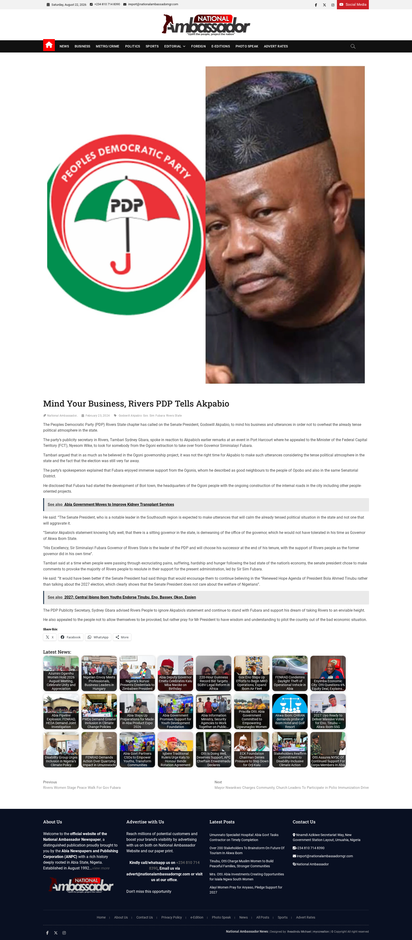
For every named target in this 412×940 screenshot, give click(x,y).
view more (100, 868)
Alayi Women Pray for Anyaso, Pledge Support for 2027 (246, 889)
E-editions (220, 46)
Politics (132, 46)
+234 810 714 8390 (107, 4)
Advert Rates (276, 46)
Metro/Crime (107, 46)
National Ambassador (312, 864)
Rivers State (174, 415)
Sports (152, 46)
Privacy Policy (171, 917)
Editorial (172, 46)
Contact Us (144, 917)
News (64, 46)
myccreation (321, 931)
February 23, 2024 (98, 415)
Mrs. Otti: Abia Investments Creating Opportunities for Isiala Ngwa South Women (247, 876)
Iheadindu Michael (299, 931)
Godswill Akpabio (130, 415)
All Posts (262, 917)
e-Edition (197, 917)
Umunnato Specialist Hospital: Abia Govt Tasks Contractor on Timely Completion (244, 837)
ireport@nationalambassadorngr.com (153, 4)
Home (101, 917)
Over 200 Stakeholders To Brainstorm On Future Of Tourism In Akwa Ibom (247, 850)
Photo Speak (247, 46)
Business (82, 46)
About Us (121, 917)
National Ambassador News (247, 931)
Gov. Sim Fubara (154, 415)
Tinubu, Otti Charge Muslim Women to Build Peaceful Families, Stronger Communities (241, 863)
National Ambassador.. (62, 415)
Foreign (198, 46)
